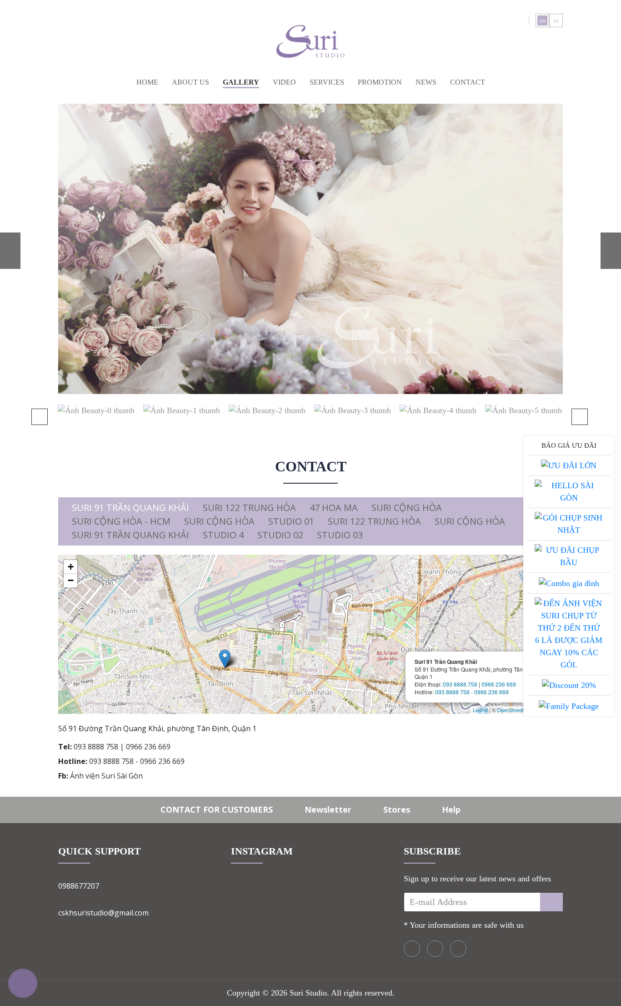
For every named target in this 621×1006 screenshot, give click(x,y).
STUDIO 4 (223, 535)
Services (327, 82)
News (426, 82)
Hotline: (72, 761)
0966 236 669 (498, 684)
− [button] (71, 580)
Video (284, 82)
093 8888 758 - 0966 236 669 (472, 692)
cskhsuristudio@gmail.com (103, 913)
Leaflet (480, 709)
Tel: (65, 747)
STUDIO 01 (291, 521)
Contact (467, 82)
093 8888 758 (460, 684)
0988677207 (78, 886)
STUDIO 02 (280, 535)
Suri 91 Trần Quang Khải (130, 507)
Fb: (63, 776)
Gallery (241, 82)
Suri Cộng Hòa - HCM (121, 521)
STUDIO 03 (340, 535)
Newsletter (328, 809)
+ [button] (71, 566)
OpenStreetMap (514, 709)
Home (147, 82)
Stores (396, 809)
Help (451, 809)
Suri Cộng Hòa (406, 507)
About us (190, 82)
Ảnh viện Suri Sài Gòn (106, 776)
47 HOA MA (334, 507)
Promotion (380, 82)
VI (556, 21)
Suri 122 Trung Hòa (249, 507)
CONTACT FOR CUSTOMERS (216, 809)
